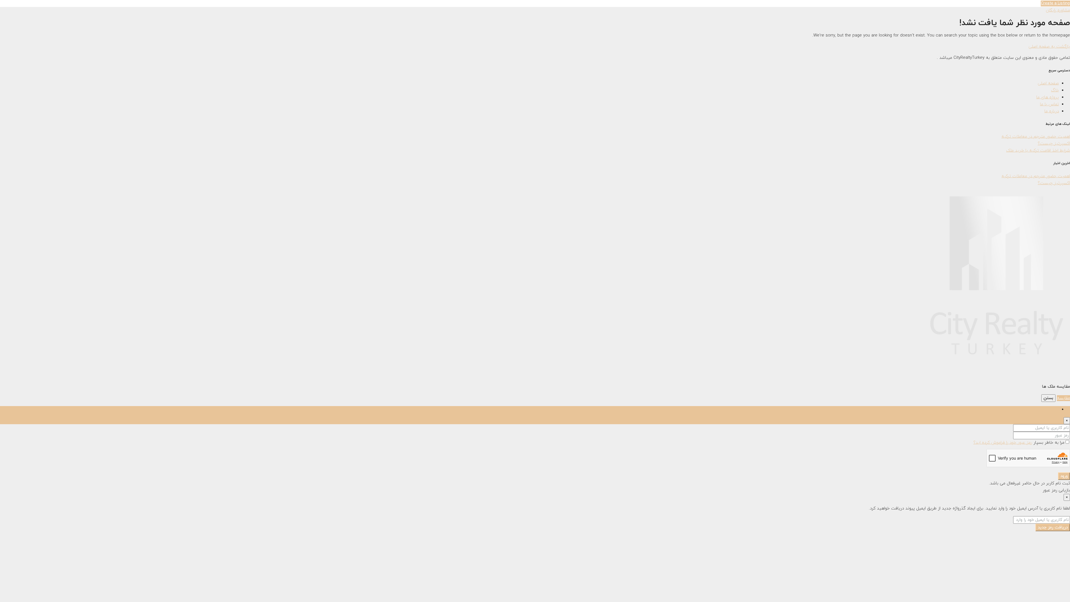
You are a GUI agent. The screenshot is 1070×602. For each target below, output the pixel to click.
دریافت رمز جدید (1053, 527)
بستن (1048, 398)
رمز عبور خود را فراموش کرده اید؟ (1002, 443)
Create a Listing (1055, 3)
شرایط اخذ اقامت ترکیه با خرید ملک (1038, 151)
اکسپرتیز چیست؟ (1054, 144)
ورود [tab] (1055, 409)
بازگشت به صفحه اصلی (1049, 47)
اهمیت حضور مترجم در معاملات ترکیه (1035, 137)
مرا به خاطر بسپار (1048, 443)
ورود (1064, 476)
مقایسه (1063, 398)
